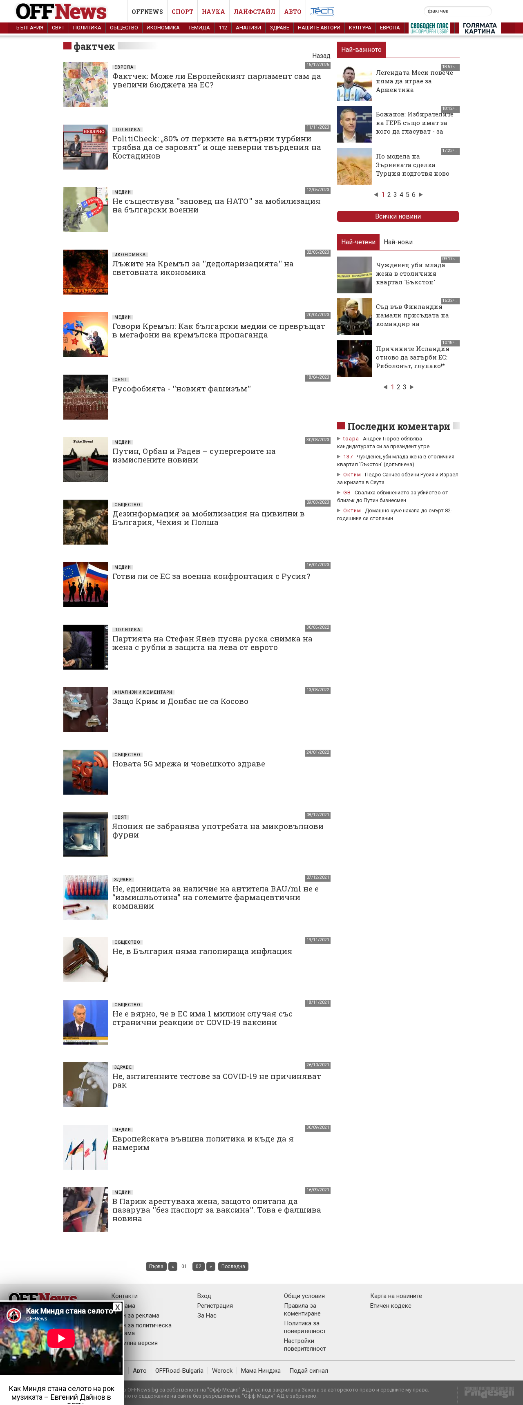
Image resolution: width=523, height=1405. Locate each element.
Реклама (123, 1305)
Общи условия (304, 1296)
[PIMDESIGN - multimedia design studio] (486, 1395)
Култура (360, 28)
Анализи (248, 28)
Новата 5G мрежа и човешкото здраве (188, 763)
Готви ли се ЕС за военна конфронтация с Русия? (211, 576)
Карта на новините (396, 1296)
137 (348, 456)
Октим (352, 474)
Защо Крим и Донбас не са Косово (180, 701)
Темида (199, 28)
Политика (87, 28)
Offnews (147, 12)
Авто (293, 12)
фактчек (94, 46)
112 (223, 28)
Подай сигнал (308, 1370)
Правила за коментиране (302, 1309)
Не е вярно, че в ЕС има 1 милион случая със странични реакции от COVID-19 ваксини (202, 1017)
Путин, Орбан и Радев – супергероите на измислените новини (194, 455)
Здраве (279, 28)
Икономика (163, 28)
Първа (156, 1266)
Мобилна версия (134, 1343)
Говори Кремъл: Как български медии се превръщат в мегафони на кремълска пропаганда (218, 330)
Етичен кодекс (390, 1305)
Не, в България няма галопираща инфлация (202, 951)
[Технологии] (322, 13)
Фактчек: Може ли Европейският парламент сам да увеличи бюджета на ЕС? (216, 80)
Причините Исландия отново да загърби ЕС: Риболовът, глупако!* (412, 357)
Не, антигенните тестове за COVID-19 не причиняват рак (216, 1080)
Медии (122, 192)
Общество (124, 28)
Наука (213, 12)
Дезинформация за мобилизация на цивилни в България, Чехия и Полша (208, 517)
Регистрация (215, 1305)
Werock (222, 1370)
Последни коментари (398, 426)
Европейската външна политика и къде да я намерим (203, 1142)
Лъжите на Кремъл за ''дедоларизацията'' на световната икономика (203, 267)
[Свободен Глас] (429, 29)
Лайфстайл (254, 12)
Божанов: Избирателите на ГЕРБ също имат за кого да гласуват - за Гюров (415, 127)
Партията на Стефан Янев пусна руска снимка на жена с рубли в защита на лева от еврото (212, 642)
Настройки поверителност (305, 1344)
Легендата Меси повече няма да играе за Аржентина (414, 81)
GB (347, 492)
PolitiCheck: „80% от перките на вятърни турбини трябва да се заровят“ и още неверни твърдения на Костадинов (216, 147)
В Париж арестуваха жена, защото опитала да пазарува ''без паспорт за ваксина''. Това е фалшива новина (216, 1209)
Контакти (124, 1296)
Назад (321, 56)
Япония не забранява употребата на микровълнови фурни (218, 830)
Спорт (182, 12)
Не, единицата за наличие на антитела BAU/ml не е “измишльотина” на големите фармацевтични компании (215, 897)
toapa (351, 439)
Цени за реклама (135, 1315)
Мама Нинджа (261, 1370)
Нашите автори (319, 28)
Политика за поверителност (305, 1327)
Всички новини (398, 216)
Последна (233, 1266)
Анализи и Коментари (143, 692)
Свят (58, 28)
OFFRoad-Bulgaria (179, 1370)
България (29, 28)
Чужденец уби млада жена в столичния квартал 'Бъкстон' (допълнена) (410, 278)
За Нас (207, 1315)
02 (198, 1266)
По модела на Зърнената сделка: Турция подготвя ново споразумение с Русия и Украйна (415, 173)
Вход (204, 1296)
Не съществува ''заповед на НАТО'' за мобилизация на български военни (216, 205)
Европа (390, 28)
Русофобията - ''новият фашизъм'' (181, 388)
